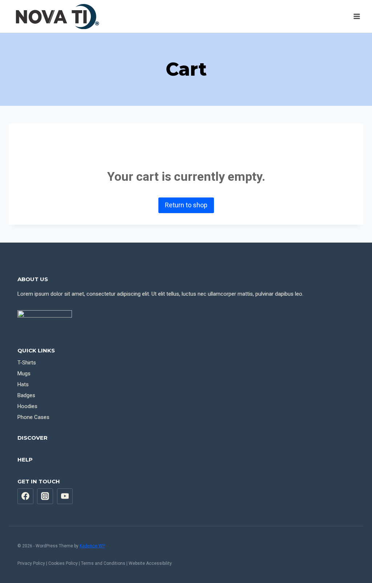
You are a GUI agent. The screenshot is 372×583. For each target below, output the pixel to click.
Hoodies (27, 406)
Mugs (24, 373)
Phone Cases (33, 417)
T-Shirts (26, 362)
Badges (26, 395)
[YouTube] (65, 496)
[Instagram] (45, 496)
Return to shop (186, 205)
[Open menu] (356, 16)
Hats (23, 384)
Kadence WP (92, 545)
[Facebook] (25, 496)
